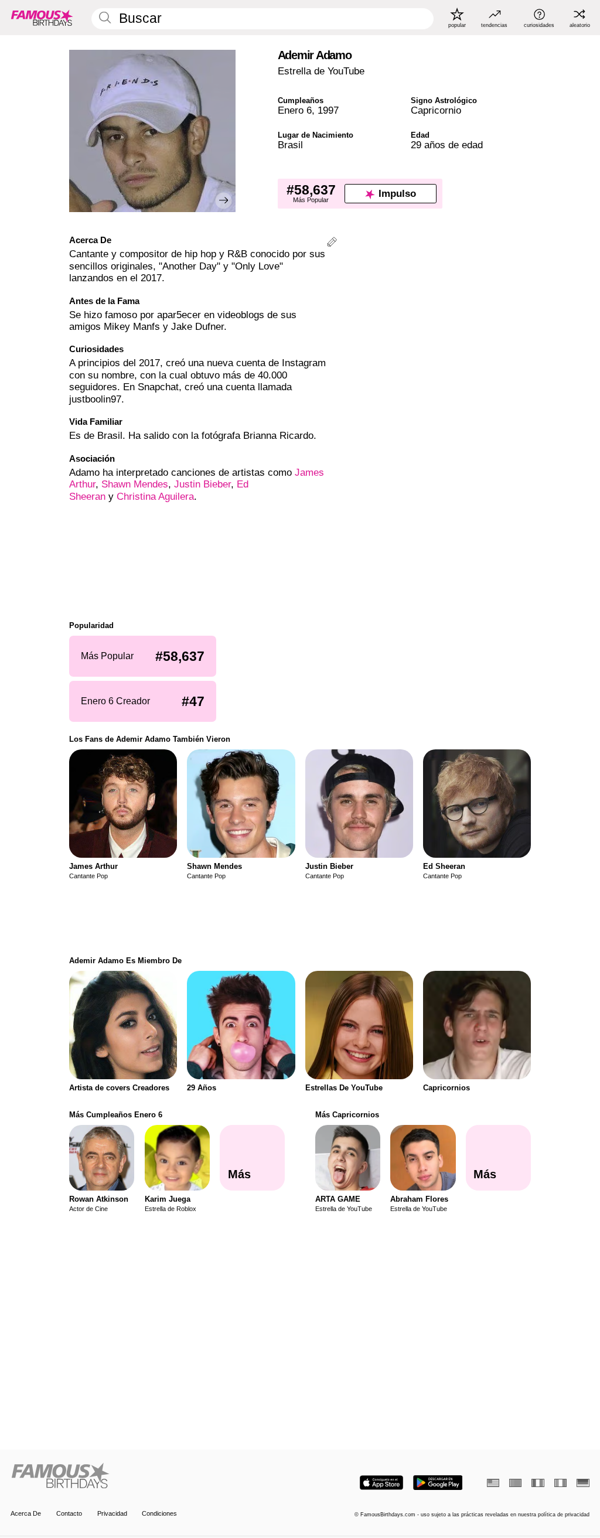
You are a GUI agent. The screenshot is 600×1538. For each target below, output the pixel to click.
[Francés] (537, 1483)
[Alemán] (583, 1483)
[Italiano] (560, 1483)
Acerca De (26, 1513)
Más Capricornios (347, 1114)
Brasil (290, 145)
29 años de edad (447, 145)
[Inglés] (493, 1483)
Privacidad (112, 1513)
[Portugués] (515, 1483)
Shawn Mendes (134, 484)
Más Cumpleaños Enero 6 (115, 1114)
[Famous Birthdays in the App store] (381, 1482)
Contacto (69, 1513)
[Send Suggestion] (332, 243)
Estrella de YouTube (321, 71)
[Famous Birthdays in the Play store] (438, 1482)
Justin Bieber (202, 484)
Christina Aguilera (155, 496)
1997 (328, 110)
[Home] (153, 1476)
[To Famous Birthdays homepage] (42, 17)
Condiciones (159, 1513)
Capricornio (436, 110)
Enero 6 (295, 110)
